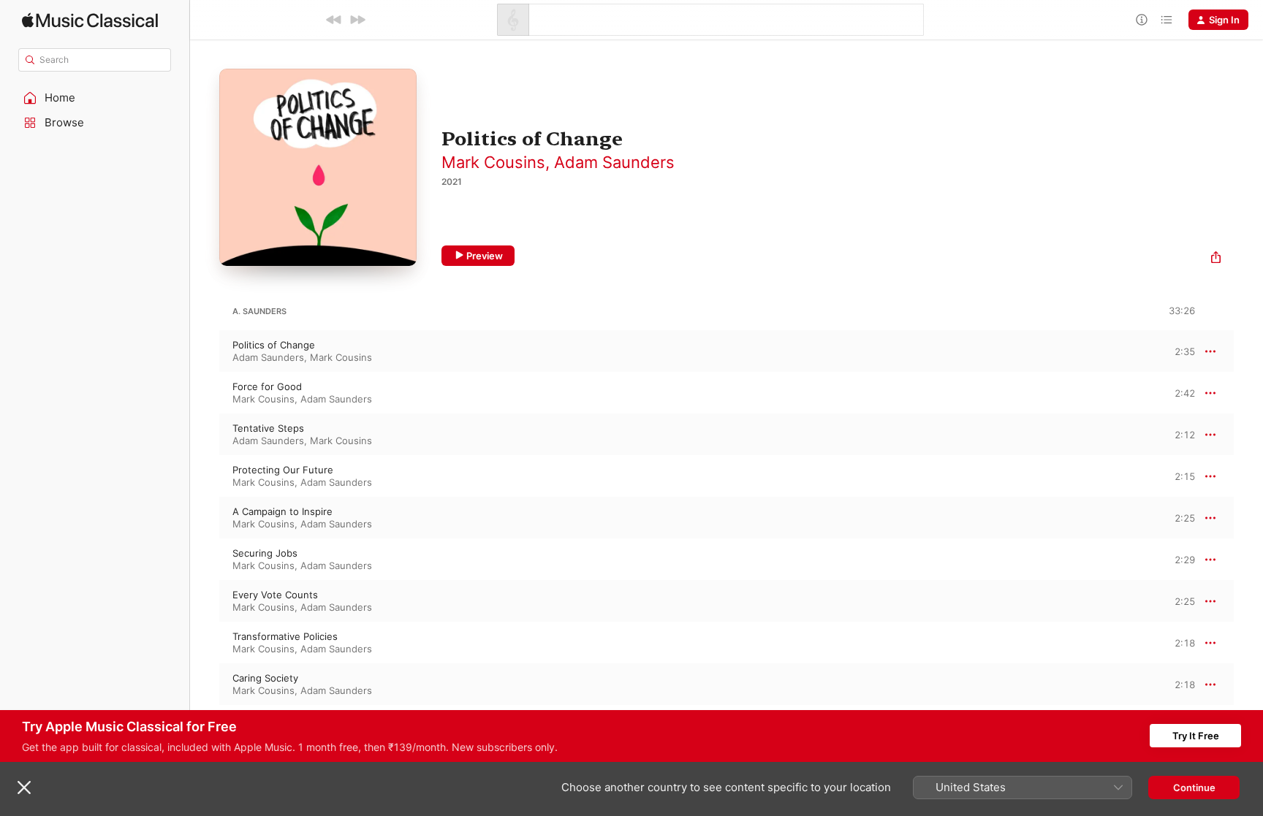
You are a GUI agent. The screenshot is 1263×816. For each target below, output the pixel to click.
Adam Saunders (614, 162)
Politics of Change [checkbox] (273, 345)
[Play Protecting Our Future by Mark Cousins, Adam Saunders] (204, 476)
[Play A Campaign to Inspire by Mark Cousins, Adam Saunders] (204, 518)
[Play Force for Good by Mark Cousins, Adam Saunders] (204, 393)
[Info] (1141, 19)
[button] (95, 98)
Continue (1194, 787)
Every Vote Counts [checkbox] (275, 594)
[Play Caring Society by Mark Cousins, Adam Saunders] (204, 684)
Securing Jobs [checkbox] (264, 553)
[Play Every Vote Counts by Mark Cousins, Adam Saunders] (204, 601)
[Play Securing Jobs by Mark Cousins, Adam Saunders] (204, 559)
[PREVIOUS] (334, 19)
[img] (90, 20)
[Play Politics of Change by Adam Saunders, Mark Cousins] (204, 351)
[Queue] (1166, 19)
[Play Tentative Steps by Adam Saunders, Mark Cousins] (204, 435)
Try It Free (1195, 735)
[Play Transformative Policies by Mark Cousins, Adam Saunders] (204, 643)
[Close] (24, 787)
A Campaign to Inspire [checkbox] (282, 511)
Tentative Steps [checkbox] (268, 428)
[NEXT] (357, 19)
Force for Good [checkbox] (267, 386)
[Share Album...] (1216, 259)
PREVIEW (1179, 350)
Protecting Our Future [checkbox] (282, 470)
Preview (484, 256)
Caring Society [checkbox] (265, 678)
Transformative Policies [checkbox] (285, 636)
